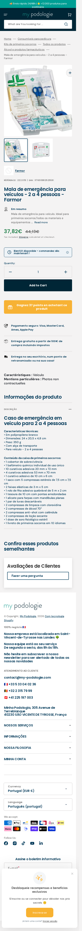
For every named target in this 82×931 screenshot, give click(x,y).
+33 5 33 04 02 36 (22, 676)
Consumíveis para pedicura (34, 38)
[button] (5, 14)
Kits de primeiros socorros (20, 44)
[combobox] (38, 24)
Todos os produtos (54, 44)
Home (7, 38)
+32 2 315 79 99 (20, 683)
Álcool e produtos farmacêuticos (24, 49)
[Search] (67, 24)
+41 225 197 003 (21, 690)
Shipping (23, 229)
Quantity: (9, 255)
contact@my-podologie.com (27, 669)
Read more (41, 214)
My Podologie (28, 608)
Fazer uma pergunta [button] (27, 568)
